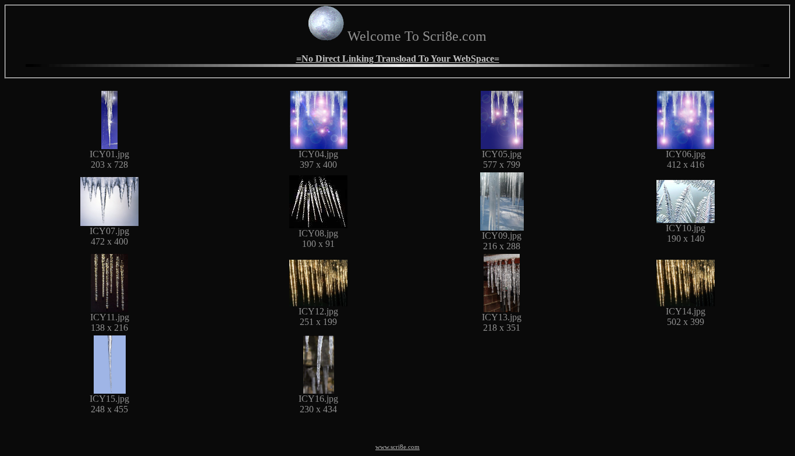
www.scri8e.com (397, 447)
